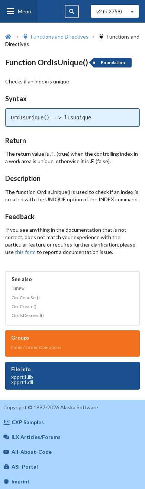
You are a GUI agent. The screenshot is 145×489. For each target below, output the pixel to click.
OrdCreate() (24, 306)
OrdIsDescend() (28, 315)
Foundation (113, 62)
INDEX (18, 288)
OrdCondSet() (26, 297)
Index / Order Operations (36, 347)
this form (25, 252)
